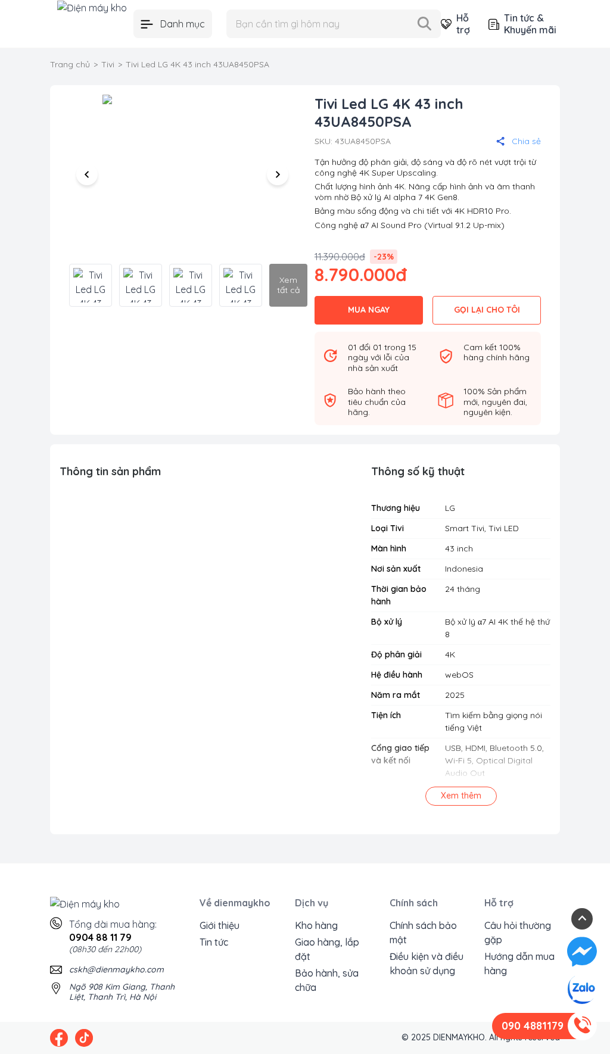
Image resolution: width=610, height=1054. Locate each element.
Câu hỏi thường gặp (517, 932)
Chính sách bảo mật (423, 932)
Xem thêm (461, 795)
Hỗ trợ (462, 24)
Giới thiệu (219, 925)
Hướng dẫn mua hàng (519, 963)
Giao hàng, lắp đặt (327, 949)
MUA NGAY (369, 309)
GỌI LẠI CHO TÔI (487, 309)
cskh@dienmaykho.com (116, 969)
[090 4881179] (582, 1026)
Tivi (107, 64)
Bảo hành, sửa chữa (327, 980)
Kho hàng (316, 925)
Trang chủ (70, 64)
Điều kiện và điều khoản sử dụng (426, 963)
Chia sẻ (526, 141)
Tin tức (214, 942)
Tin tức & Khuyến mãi (530, 24)
